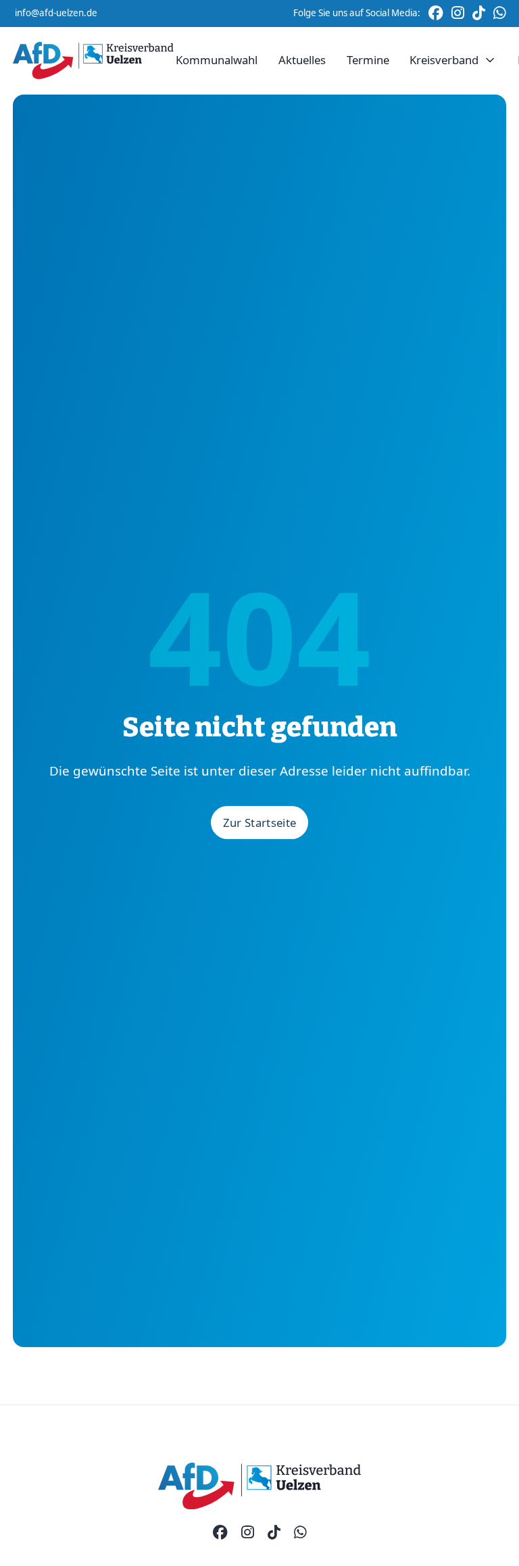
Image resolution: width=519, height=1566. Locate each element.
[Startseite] (93, 60)
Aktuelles (302, 60)
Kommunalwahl (216, 60)
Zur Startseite (260, 822)
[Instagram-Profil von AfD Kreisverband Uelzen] (247, 1532)
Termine (368, 60)
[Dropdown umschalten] (490, 60)
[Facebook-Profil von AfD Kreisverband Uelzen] (220, 1532)
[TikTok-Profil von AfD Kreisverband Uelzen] (274, 1532)
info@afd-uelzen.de (56, 13)
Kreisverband (444, 60)
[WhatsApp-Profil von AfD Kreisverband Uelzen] (300, 1532)
